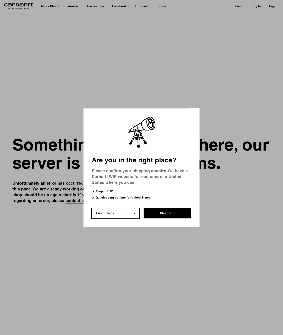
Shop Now (167, 213)
